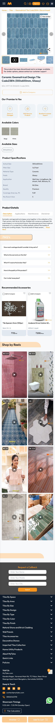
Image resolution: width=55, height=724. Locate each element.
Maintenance (33, 214)
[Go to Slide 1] (6, 60)
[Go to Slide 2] (15, 60)
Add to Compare (10, 294)
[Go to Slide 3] (23, 60)
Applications (20, 214)
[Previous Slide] (4, 34)
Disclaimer (45, 214)
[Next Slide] (51, 34)
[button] (27, 34)
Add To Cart (38, 719)
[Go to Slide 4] (32, 60)
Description (7, 214)
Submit (27, 590)
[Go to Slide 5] (41, 60)
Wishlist (12, 719)
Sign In (36, 4)
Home (4, 10)
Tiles (11, 10)
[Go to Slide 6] (50, 60)
